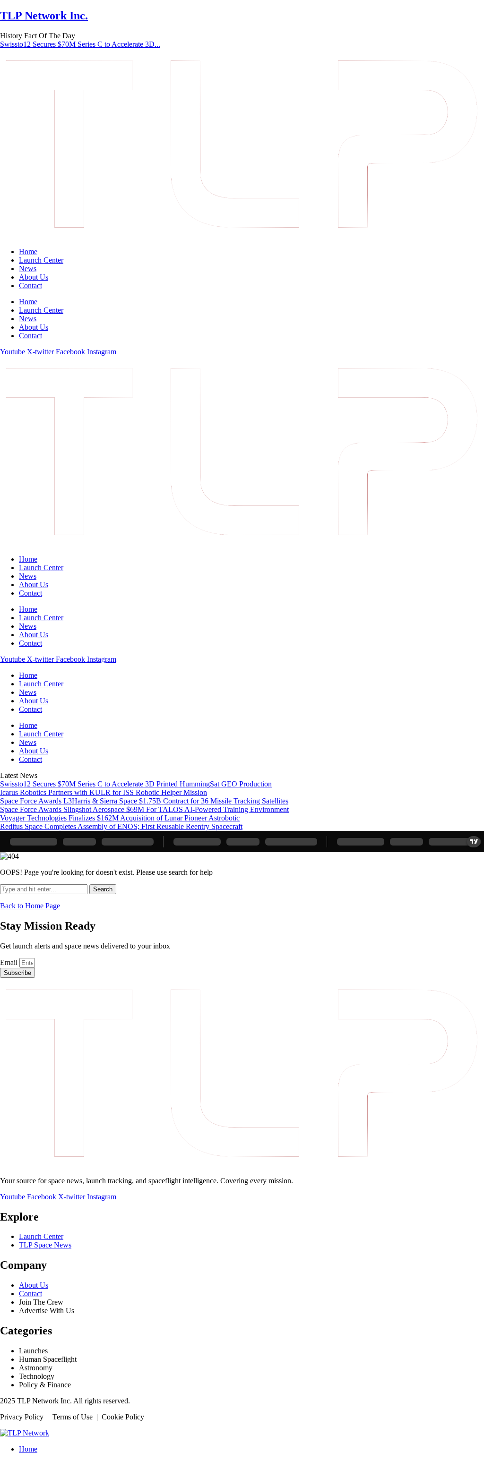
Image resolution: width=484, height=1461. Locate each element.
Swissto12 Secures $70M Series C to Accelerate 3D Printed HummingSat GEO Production (136, 784)
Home (28, 252)
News (27, 269)
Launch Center (41, 260)
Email (9, 962)
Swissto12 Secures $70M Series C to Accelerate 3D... (80, 44)
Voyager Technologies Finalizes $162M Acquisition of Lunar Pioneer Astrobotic (120, 818)
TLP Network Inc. (44, 15)
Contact (30, 286)
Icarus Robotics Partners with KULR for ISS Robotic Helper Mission (103, 792)
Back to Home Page (30, 906)
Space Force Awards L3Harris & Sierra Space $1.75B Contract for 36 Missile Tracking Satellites (144, 801)
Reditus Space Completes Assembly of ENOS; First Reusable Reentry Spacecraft (121, 826)
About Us (33, 277)
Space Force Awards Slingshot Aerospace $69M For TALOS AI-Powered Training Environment (144, 809)
